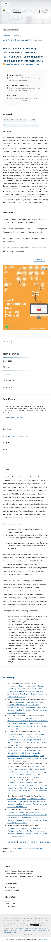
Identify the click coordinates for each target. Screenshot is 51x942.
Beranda (6, 36)
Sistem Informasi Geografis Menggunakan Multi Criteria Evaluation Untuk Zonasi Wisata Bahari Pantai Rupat (27, 721)
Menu (7, 3)
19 (41, 842)
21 (46, 842)
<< (3, 842)
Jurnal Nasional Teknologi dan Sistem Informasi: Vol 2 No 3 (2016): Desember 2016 (27, 726)
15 (32, 842)
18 (38, 842)
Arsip (16, 36)
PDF (8, 341)
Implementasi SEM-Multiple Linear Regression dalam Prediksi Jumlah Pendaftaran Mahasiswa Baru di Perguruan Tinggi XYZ (26, 770)
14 (30, 842)
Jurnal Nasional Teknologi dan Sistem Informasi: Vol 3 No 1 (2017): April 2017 (27, 695)
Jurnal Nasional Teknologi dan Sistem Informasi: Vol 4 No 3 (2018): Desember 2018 (27, 820)
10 (21, 842)
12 (25, 842)
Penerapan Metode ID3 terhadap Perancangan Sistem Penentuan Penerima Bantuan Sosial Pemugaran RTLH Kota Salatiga (25, 737)
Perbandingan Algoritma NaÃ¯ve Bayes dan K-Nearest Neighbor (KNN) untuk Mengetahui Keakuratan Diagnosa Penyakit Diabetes (25, 753)
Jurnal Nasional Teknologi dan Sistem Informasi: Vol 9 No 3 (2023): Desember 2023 (27, 758)
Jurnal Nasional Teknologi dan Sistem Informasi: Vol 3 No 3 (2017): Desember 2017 (27, 791)
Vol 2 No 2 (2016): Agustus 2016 (17, 40)
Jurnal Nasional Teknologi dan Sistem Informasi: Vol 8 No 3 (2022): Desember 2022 (27, 804)
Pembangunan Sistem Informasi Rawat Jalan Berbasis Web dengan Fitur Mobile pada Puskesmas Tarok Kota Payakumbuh (27, 785)
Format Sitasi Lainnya (13, 417)
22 (48, 842)
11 (23, 842)
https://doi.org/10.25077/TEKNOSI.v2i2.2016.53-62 (22, 64)
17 (36, 842)
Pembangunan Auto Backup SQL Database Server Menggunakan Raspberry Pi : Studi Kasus (26, 830)
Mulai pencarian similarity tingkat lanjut (29, 848)
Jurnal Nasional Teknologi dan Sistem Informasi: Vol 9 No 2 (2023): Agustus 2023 (27, 710)
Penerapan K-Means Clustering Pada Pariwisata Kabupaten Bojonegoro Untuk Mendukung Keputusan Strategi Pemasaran (25, 705)
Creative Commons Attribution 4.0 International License (26, 931)
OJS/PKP (25, 935)
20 (43, 842)
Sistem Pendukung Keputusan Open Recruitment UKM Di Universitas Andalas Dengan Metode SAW (26, 799)
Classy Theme (31, 935)
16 (34, 842)
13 (27, 842)
